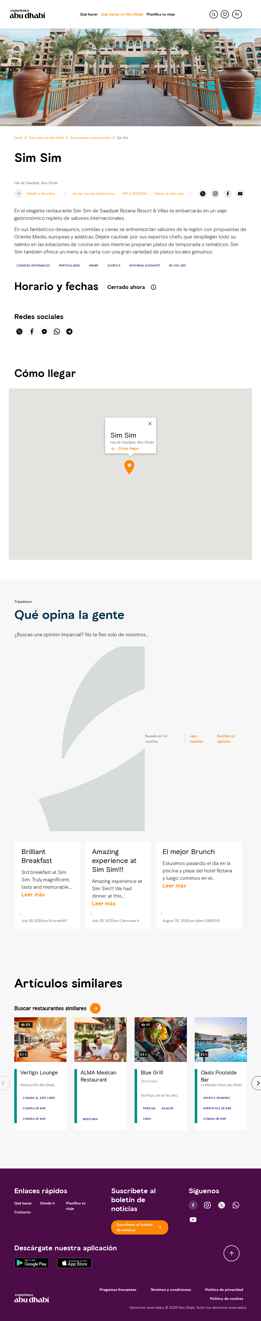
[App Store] (74, 1262)
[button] (237, 14)
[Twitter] (202, 193)
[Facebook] (227, 193)
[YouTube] (240, 193)
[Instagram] (215, 193)
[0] (225, 14)
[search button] (214, 14)
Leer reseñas (196, 739)
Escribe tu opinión (226, 739)
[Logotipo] (27, 14)
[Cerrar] (150, 424)
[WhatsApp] (235, 1205)
